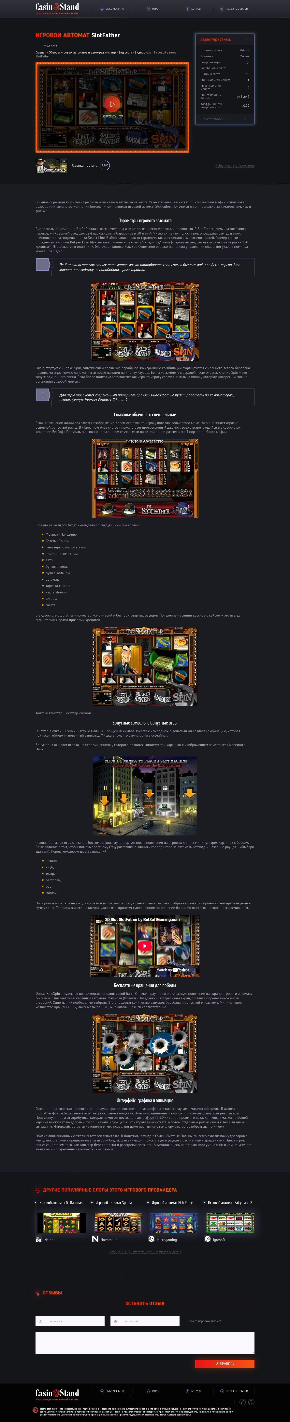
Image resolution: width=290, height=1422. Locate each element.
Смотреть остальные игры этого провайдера (145, 1251)
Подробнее (60, 1220)
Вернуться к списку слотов (234, 165)
